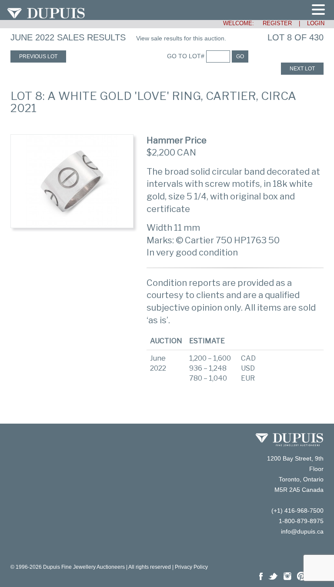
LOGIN (315, 23)
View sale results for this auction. (181, 38)
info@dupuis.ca (302, 531)
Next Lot (302, 69)
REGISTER (274, 23)
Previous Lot (38, 56)
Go (240, 56)
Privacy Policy (191, 567)
